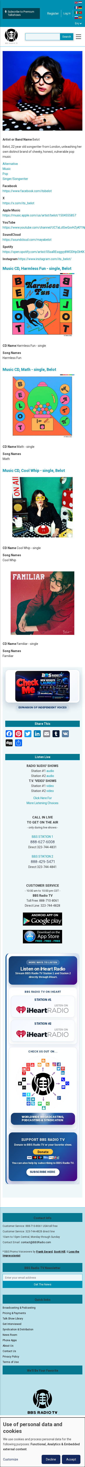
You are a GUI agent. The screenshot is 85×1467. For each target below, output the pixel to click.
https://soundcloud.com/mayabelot (27, 239)
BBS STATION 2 (42, 856)
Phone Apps (10, 1340)
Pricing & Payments (14, 1313)
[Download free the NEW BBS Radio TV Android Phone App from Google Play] (42, 919)
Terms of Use (11, 1362)
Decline (51, 1459)
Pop (5, 174)
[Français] (76, 7)
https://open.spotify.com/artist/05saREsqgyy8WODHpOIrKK (43, 252)
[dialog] (42, 1442)
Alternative (10, 164)
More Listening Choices (42, 803)
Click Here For (42, 798)
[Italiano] (76, 12)
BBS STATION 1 (42, 836)
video (50, 786)
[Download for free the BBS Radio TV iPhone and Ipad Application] (42, 936)
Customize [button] (10, 1459)
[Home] (11, 36)
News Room (10, 1334)
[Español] (80, 17)
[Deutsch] (80, 7)
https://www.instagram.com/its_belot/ (44, 259)
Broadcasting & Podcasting (19, 1307)
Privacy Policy (11, 1356)
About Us (8, 1345)
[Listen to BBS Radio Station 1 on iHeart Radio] (43, 1009)
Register (53, 13)
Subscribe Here (43, 1171)
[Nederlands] (80, 2)
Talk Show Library (13, 1318)
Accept (71, 1459)
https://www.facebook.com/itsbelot (27, 191)
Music (7, 169)
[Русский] (76, 17)
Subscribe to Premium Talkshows (21, 13)
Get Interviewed (12, 1324)
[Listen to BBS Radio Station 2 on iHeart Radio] (43, 1033)
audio (50, 771)
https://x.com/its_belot (18, 203)
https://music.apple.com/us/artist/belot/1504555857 (39, 215)
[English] (76, 2)
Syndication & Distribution (18, 1329)
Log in (67, 13)
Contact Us (9, 1351)
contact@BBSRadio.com (36, 1242)
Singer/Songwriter (15, 179)
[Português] (80, 12)
